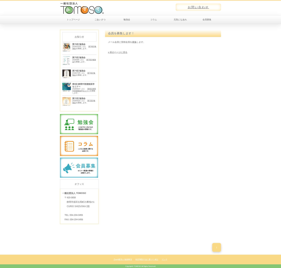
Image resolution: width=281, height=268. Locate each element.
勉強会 (127, 19)
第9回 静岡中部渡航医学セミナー (84, 90)
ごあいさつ (100, 19)
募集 (134, 42)
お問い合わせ (198, 7)
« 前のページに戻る (117, 52)
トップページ (73, 19)
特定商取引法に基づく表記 (146, 259)
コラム (153, 19)
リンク (164, 259)
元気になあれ (180, 19)
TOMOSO (137, 266)
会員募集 (207, 19)
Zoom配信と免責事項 (123, 259)
